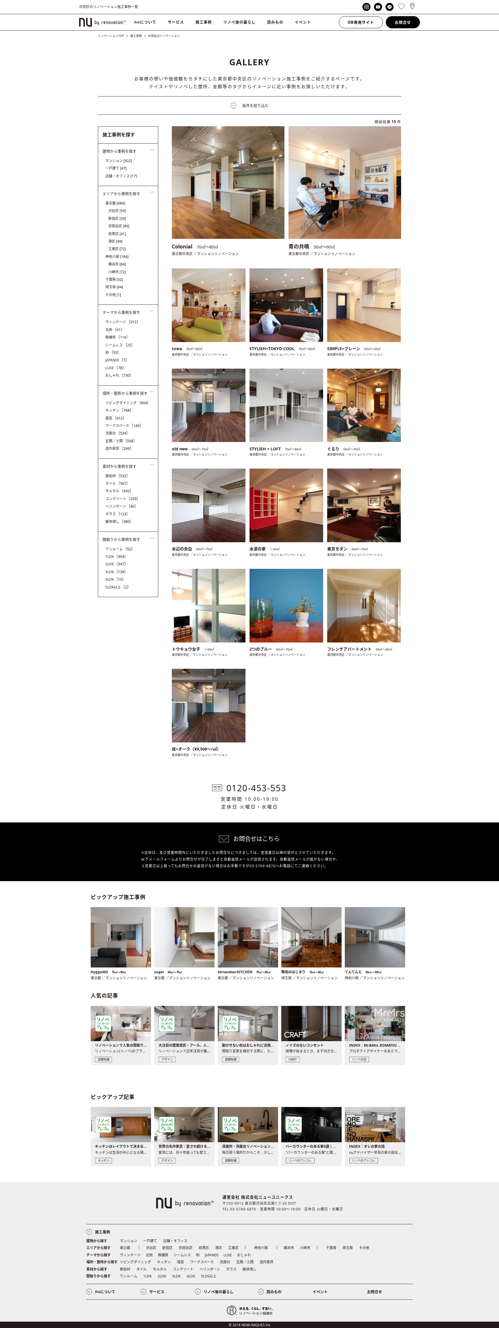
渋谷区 (117, 210)
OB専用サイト (361, 22)
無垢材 (117, 475)
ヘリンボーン (121, 506)
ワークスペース (124, 425)
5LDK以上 (118, 587)
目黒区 (117, 233)
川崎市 (117, 272)
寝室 (115, 418)
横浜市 (117, 264)
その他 (113, 294)
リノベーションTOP (111, 36)
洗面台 (117, 433)
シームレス (120, 345)
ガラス (117, 514)
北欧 (114, 329)
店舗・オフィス (121, 176)
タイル (117, 483)
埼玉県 (114, 287)
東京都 (115, 203)
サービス (176, 22)
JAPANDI (117, 360)
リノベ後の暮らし (239, 22)
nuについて (145, 22)
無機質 (117, 337)
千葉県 (114, 279)
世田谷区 (118, 226)
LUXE (115, 367)
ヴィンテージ (122, 322)
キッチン (119, 410)
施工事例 (203, 22)
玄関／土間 (121, 441)
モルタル (119, 491)
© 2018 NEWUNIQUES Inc (250, 1325)
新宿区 (117, 218)
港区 (115, 241)
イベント (303, 22)
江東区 (117, 248)
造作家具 (119, 448)
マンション (118, 160)
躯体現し (119, 521)
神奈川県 (117, 256)
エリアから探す (98, 1247)
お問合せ (403, 22)
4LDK (115, 579)
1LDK (116, 556)
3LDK (116, 571)
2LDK (116, 564)
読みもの (275, 22)
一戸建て (115, 168)
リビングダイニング (127, 402)
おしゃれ (119, 375)
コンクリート (122, 498)
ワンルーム (120, 549)
